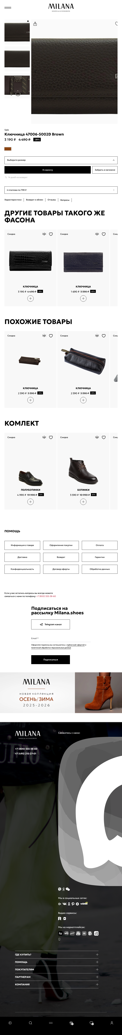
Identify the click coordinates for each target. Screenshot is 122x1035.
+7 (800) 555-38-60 (46, 596)
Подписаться (50, 659)
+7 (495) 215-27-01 (25, 753)
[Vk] (65, 904)
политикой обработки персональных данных (51, 648)
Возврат (61, 557)
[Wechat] (68, 889)
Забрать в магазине (105, 169)
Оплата (100, 545)
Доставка (22, 557)
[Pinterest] (73, 904)
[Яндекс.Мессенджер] (63, 889)
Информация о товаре (22, 545)
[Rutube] (59, 918)
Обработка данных (100, 569)
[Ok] (69, 904)
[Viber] (59, 889)
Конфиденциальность (22, 569)
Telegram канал (53, 624)
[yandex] (59, 903)
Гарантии (100, 557)
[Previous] (35, 71)
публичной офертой (76, 645)
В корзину (48, 169)
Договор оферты (61, 569)
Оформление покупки (61, 545)
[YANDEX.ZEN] (77, 903)
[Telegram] (64, 918)
